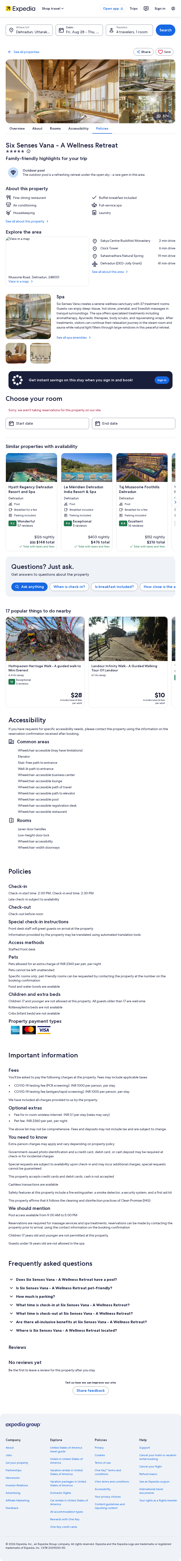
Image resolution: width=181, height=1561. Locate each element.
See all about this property (25, 221)
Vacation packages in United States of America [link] (68, 1483)
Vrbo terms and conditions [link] (112, 1481)
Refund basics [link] (148, 1474)
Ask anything (32, 586)
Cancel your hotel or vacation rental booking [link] (157, 1457)
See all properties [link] (26, 52)
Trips (134, 8)
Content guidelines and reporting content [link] (110, 1506)
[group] (93, 587)
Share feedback (91, 1390)
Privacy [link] (99, 1448)
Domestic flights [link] (60, 1493)
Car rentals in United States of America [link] (69, 1502)
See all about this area (108, 272)
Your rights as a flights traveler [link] (158, 1500)
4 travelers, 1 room (132, 31)
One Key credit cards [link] (63, 1527)
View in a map (18, 281)
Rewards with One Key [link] (64, 1519)
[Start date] (47, 423)
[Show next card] (175, 502)
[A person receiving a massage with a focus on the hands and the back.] (16, 353)
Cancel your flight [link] (150, 1466)
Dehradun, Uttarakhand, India (34, 31)
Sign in (160, 8)
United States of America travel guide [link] (66, 1449)
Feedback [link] (12, 1508)
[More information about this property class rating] (28, 151)
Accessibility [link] (103, 1489)
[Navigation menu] (173, 8)
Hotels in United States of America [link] (66, 1461)
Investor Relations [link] (17, 1485)
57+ (166, 116)
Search (166, 30)
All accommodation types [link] (66, 1512)
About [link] (10, 1448)
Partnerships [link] (13, 1470)
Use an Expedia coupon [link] (154, 1481)
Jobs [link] (9, 1455)
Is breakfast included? (114, 586)
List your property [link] (17, 1463)
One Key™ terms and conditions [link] (108, 1472)
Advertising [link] (13, 1493)
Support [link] (144, 1448)
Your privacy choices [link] (108, 1497)
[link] (164, 52)
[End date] (133, 423)
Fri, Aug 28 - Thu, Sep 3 (84, 31)
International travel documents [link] (151, 1491)
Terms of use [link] (103, 1463)
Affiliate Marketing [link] (17, 1500)
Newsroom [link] (13, 1478)
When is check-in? (69, 586)
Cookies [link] (100, 1455)
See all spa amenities (72, 337)
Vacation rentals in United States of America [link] (66, 1472)
